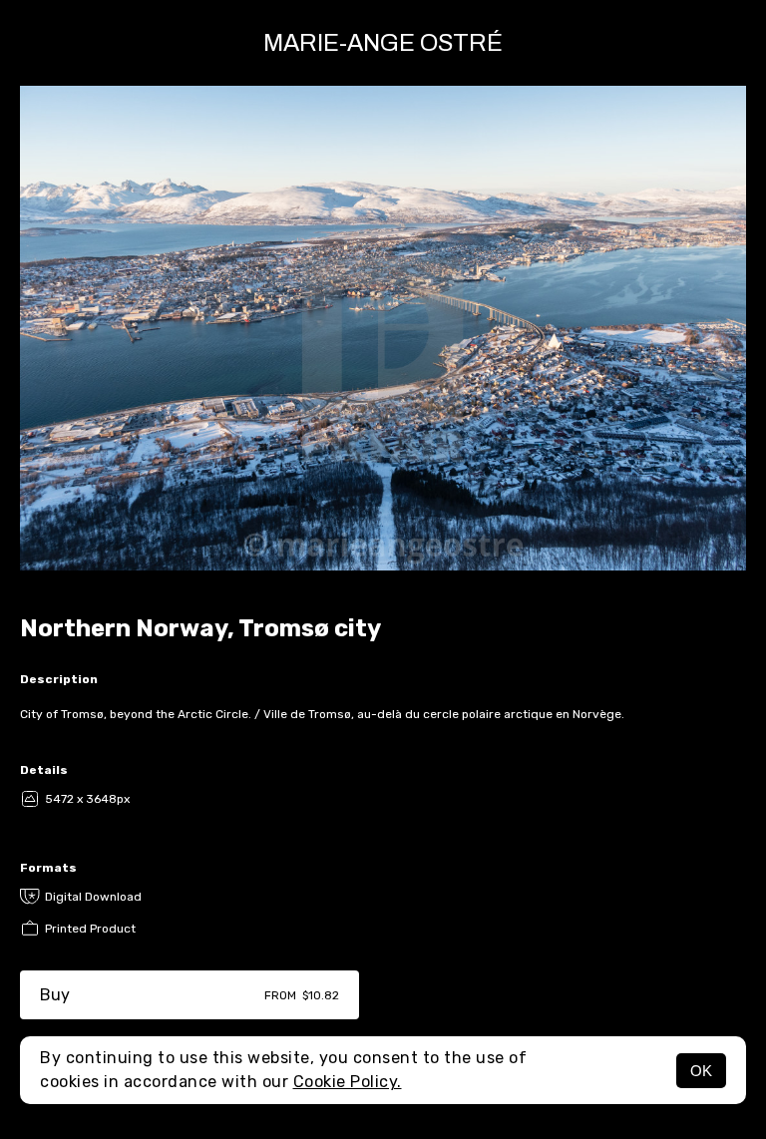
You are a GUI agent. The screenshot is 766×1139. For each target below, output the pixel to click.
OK (701, 1070)
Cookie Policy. (347, 1081)
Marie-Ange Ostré (383, 43)
